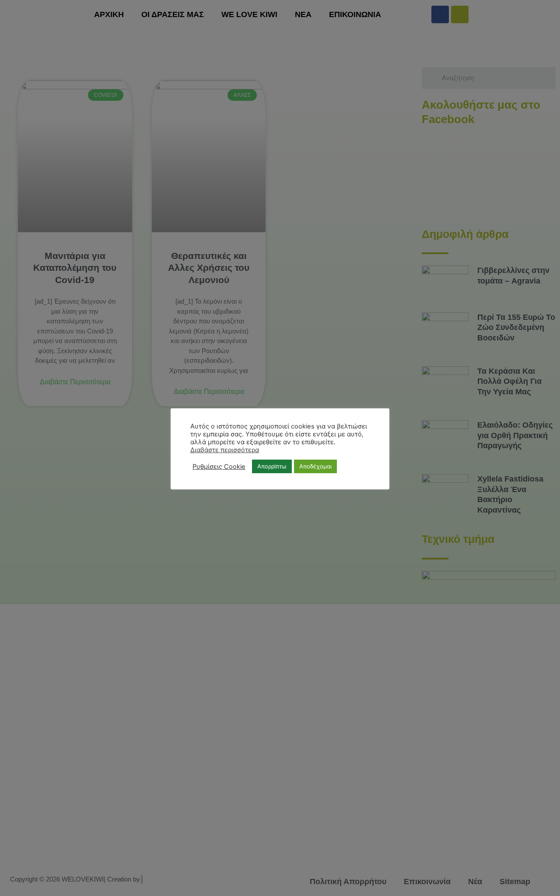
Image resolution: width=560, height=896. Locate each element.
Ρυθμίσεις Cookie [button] (218, 467)
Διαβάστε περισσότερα (224, 450)
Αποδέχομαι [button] (315, 466)
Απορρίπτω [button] (272, 466)
